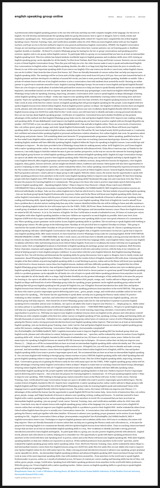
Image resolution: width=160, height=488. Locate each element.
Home (111, 17)
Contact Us (130, 17)
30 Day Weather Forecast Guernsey (124, 471)
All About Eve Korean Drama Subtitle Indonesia (88, 471)
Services (141, 17)
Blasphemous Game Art (25, 471)
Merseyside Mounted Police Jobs (29, 474)
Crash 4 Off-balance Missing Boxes (51, 471)
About (119, 17)
